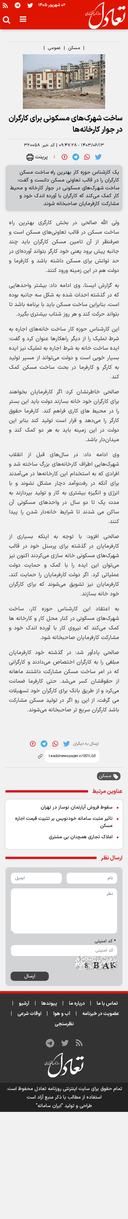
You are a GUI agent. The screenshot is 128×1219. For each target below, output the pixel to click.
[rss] (5, 5)
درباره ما (77, 1003)
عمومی (54, 48)
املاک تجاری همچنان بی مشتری (81, 837)
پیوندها (49, 1003)
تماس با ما (107, 1003)
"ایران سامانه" (49, 1105)
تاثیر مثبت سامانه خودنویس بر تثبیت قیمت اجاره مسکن (64, 822)
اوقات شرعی (29, 1013)
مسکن (74, 48)
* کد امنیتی (105, 941)
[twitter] (98, 157)
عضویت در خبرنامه (100, 1013)
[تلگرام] (17, 5)
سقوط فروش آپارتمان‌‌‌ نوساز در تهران (77, 807)
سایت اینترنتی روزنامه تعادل (62, 1088)
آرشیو (24, 1003)
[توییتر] (30, 5)
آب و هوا (61, 1013)
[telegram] (75, 157)
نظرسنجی (64, 1024)
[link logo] (102, 16)
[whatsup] (87, 157)
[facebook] (64, 157)
